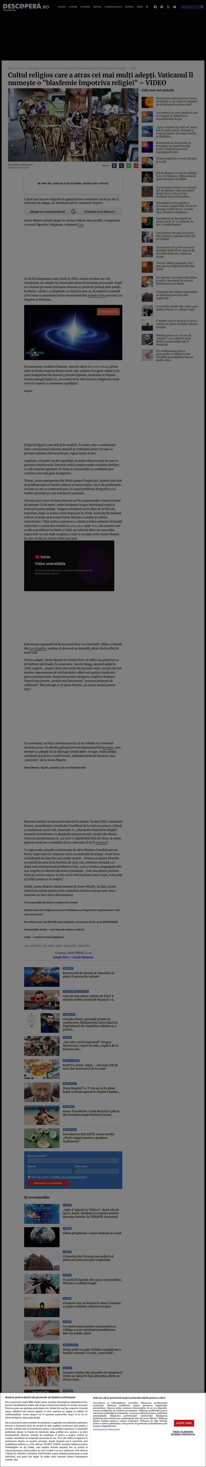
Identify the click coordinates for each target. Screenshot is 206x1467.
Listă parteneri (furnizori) (106, 1429)
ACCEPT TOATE (184, 1423)
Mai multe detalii (31, 1417)
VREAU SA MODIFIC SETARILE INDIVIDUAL (183, 1432)
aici (27, 1444)
